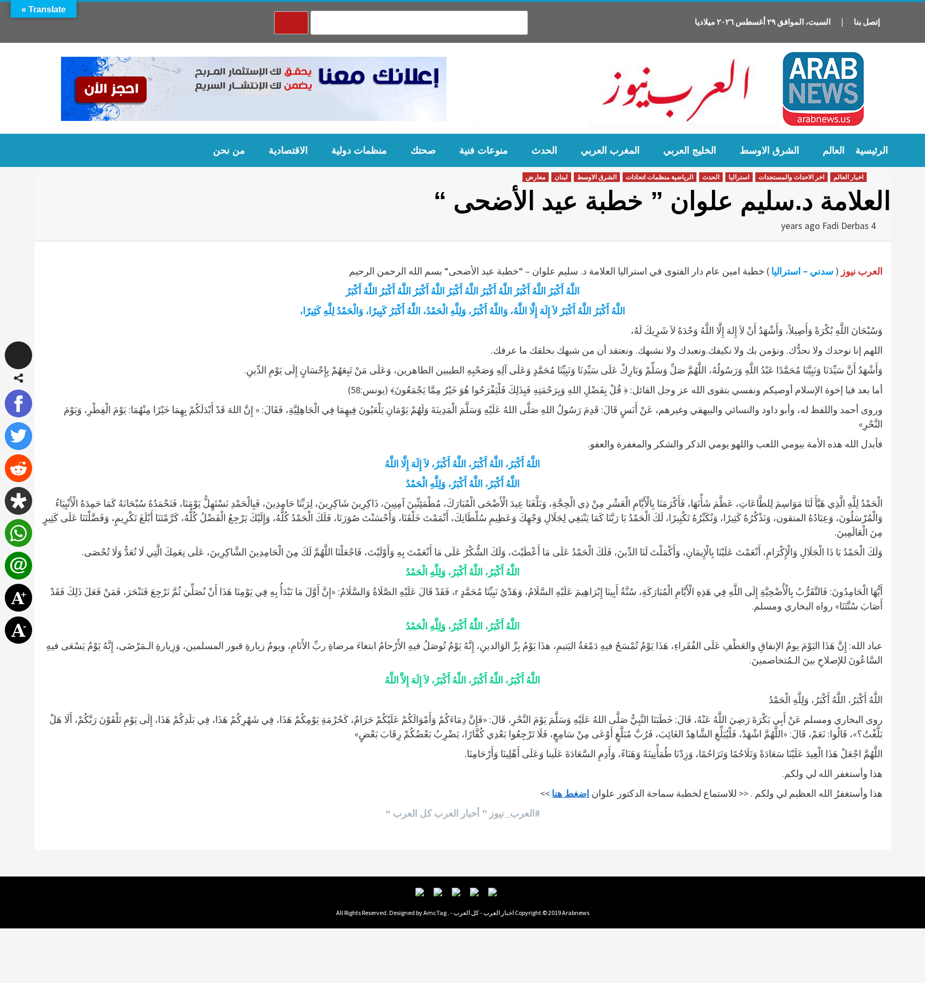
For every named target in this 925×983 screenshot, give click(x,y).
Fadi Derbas (845, 225)
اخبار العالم (848, 177)
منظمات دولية (359, 150)
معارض (535, 177)
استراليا (739, 177)
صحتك (423, 150)
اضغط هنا (570, 793)
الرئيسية (871, 150)
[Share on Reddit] (19, 468)
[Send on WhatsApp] (19, 533)
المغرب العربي (610, 150)
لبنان (561, 177)
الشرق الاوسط (769, 150)
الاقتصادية (288, 150)
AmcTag (434, 913)
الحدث (544, 150)
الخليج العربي (689, 150)
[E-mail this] (19, 566)
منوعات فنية (483, 150)
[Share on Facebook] (19, 403)
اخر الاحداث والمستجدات (791, 177)
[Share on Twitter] (19, 436)
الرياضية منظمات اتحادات (659, 177)
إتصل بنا (867, 22)
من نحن (229, 150)
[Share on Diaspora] (19, 501)
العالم (834, 150)
